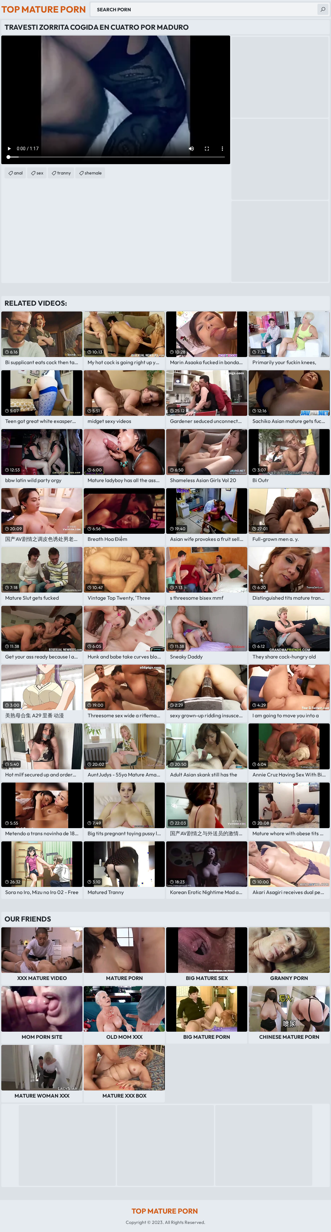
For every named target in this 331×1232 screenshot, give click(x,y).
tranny (64, 173)
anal (18, 173)
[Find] (322, 9)
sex (40, 173)
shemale (93, 173)
